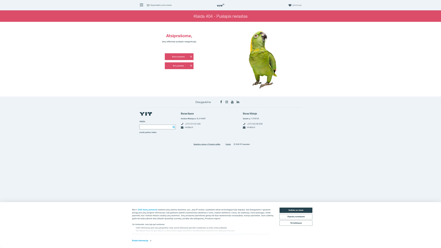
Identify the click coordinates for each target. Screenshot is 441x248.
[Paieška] (173, 127)
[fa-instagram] (227, 102)
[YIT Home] (220, 5)
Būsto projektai (178, 56)
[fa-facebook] (221, 102)
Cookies (228, 144)
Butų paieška (178, 66)
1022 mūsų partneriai (147, 210)
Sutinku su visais (295, 210)
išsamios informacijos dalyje (231, 234)
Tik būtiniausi (296, 223)
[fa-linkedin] (238, 102)
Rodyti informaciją (140, 241)
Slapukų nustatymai (296, 217)
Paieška (142, 121)
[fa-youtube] (232, 102)
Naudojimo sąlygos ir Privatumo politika (207, 144)
